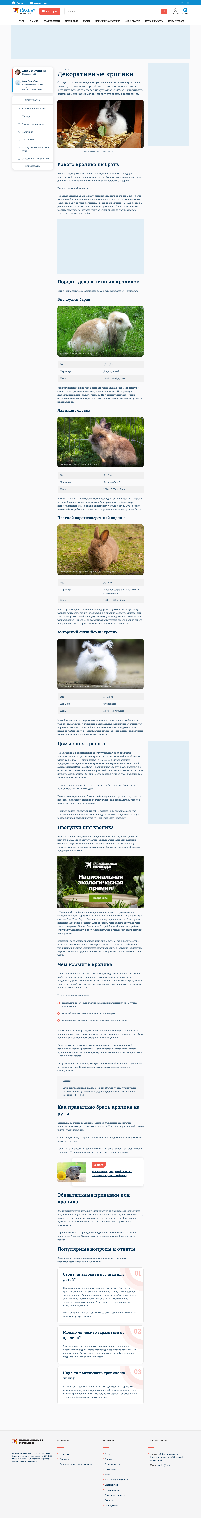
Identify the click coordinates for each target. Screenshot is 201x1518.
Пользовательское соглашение (76, 1464)
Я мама (34, 21)
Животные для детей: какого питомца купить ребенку (112, 1173)
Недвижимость (154, 21)
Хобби (86, 21)
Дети (21, 21)
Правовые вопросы (178, 21)
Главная (61, 69)
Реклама (64, 1459)
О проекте (65, 1454)
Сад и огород (132, 21)
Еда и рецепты (52, 21)
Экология (110, 1500)
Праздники (71, 21)
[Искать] (164, 11)
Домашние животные (107, 21)
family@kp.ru (164, 1465)
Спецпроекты (112, 1505)
